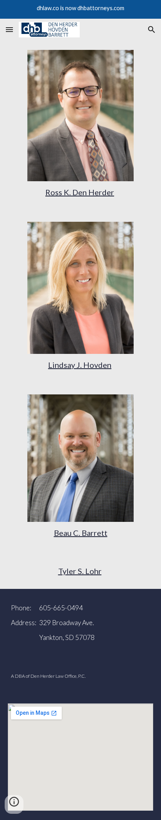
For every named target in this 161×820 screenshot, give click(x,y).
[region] (80, 9)
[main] (80, 192)
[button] (9, 29)
